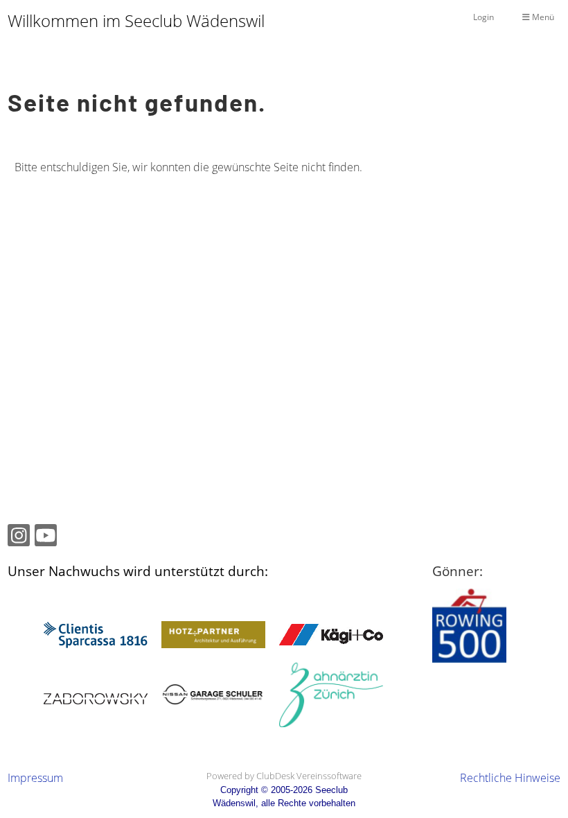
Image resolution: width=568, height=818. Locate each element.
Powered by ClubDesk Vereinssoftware (284, 775)
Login (483, 17)
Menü (542, 17)
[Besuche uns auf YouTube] (46, 537)
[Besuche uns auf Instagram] (19, 537)
